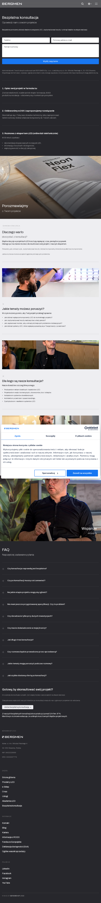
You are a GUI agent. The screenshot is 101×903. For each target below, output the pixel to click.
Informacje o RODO (11, 837)
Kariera (5, 832)
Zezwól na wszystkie (82, 473)
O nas (4, 791)
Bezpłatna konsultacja (12, 805)
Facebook (6, 873)
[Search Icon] (82, 4)
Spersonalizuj (48, 473)
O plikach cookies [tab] (83, 436)
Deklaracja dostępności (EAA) (15, 846)
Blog (4, 827)
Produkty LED (8, 782)
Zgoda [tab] (18, 436)
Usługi (5, 796)
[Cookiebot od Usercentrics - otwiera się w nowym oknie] (86, 428)
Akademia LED (9, 801)
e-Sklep (5, 786)
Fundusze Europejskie (11, 842)
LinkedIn (5, 868)
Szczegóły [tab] (50, 436)
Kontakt (5, 823)
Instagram (6, 878)
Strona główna (8, 777)
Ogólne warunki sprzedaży (13, 851)
